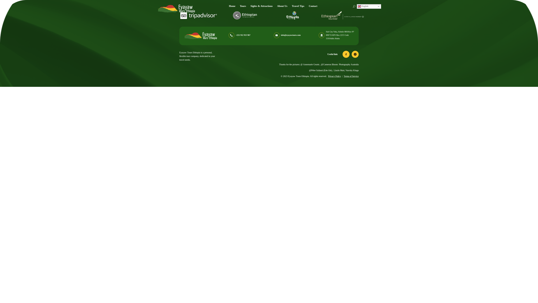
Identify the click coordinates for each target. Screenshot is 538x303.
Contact (313, 6)
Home (232, 6)
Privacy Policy (334, 76)
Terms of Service (351, 76)
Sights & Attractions (262, 6)
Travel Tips (298, 6)
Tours (243, 6)
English (364, 6)
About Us (282, 6)
